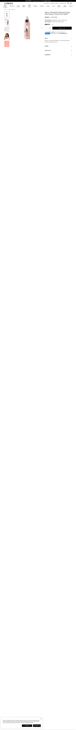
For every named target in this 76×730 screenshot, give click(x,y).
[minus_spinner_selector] (45, 28)
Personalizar (27, 725)
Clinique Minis (23, 6)
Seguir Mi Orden (63, 3)
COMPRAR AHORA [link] (47, 0)
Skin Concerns (65, 6)
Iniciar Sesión (46, 3)
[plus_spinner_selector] (50, 28)
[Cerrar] (40, 718)
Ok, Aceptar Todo (37, 725)
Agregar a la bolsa (62, 28)
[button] (71, 3)
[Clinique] (8, 3)
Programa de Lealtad (54, 3)
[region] (22, 722)
